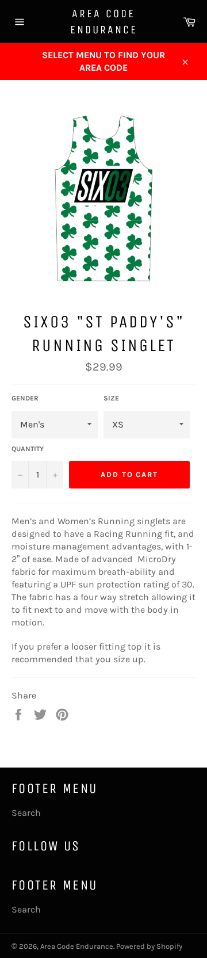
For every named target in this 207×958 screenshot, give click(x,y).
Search (26, 812)
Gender (25, 398)
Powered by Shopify (149, 946)
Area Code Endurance (103, 21)
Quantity (28, 449)
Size (111, 398)
